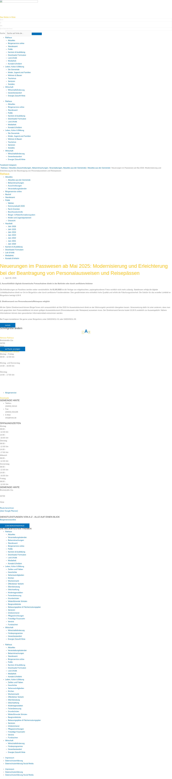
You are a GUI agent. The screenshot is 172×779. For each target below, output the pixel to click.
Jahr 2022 (12, 238)
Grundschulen (13, 598)
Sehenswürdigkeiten (16, 575)
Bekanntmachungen (16, 183)
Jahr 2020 (12, 244)
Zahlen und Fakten (15, 569)
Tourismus (12, 78)
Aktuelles (11, 40)
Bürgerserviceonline (8, 520)
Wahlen (11, 203)
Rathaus (8, 38)
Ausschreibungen (15, 186)
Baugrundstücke (14, 604)
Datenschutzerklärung (14, 761)
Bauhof (8, 194)
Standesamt (13, 46)
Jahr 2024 (12, 232)
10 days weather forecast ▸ (6, 28)
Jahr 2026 (12, 226)
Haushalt (8, 223)
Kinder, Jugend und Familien (19, 72)
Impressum (9, 758)
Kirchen (11, 578)
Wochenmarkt (13, 581)
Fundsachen (13, 625)
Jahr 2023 (12, 235)
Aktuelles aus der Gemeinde (19, 180)
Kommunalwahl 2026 (16, 206)
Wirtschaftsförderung (16, 90)
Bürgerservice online (16, 43)
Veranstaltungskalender (17, 189)
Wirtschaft (9, 87)
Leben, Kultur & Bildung (14, 67)
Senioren (11, 81)
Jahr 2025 (12, 229)
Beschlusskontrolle (15, 212)
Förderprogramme (15, 633)
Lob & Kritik (12, 58)
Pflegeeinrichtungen (16, 616)
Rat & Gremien (14, 209)
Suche (2, 33)
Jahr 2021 (12, 241)
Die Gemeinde (13, 69)
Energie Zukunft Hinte (16, 96)
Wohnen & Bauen (15, 75)
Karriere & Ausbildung (16, 52)
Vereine (11, 622)
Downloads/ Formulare (17, 55)
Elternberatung (14, 587)
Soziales (11, 84)
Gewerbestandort (15, 93)
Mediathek (12, 61)
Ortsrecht (11, 221)
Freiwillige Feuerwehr (16, 619)
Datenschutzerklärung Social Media (19, 764)
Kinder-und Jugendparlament (19, 218)
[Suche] (37, 34)
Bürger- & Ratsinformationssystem (21, 215)
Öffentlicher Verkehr (16, 584)
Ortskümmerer (14, 613)
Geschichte (12, 572)
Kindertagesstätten (15, 593)
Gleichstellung (13, 590)
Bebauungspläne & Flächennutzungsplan (24, 607)
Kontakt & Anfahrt (15, 64)
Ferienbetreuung (14, 595)
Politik (10, 49)
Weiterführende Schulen (17, 601)
